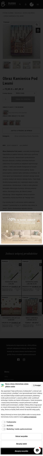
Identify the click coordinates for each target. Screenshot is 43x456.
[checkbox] (8, 422)
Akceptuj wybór (21, 444)
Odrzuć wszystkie (21, 436)
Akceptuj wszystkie (21, 451)
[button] (40, 214)
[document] (21, 228)
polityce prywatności (30, 417)
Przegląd (38, 385)
